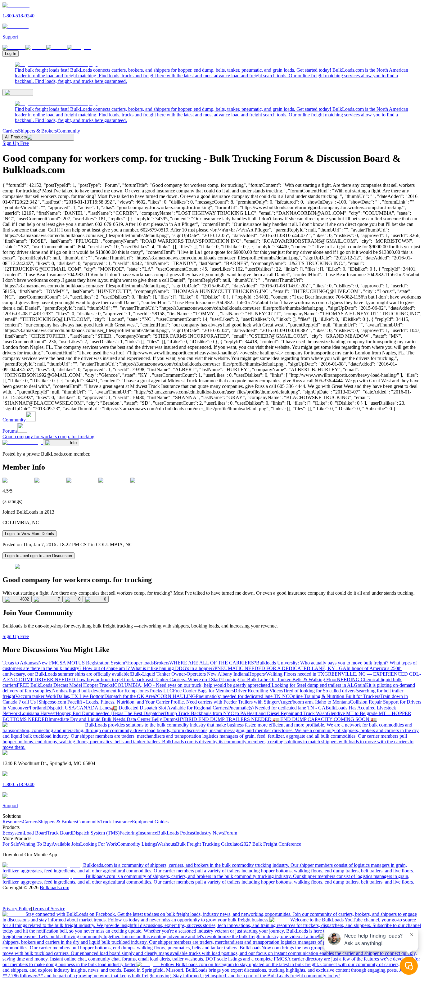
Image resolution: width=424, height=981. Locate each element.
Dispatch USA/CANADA (72, 707)
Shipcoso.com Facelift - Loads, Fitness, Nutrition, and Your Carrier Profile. (112, 701)
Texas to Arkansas (20, 662)
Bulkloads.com (54, 887)
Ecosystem (13, 832)
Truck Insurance (116, 821)
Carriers (10, 130)
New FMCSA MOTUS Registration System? (82, 662)
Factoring (129, 832)
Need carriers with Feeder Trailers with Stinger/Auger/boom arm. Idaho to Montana (268, 701)
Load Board (35, 832)
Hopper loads (140, 662)
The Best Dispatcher (144, 713)
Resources (12, 821)
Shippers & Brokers (37, 130)
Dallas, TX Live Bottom (80, 696)
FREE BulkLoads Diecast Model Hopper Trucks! (65, 685)
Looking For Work (98, 844)
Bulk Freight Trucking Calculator (208, 844)
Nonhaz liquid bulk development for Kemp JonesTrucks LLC (112, 690)
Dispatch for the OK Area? (130, 696)
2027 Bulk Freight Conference (271, 844)
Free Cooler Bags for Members (203, 690)
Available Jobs (66, 844)
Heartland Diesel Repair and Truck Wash (286, 713)
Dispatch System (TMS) (96, 832)
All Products (16, 137)
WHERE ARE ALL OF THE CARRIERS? (212, 662)
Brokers (161, 662)
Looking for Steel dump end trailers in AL (313, 685)
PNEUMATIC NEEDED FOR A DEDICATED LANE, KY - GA (280, 668)
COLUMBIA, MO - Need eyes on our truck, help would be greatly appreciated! (193, 685)
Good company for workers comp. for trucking (48, 436)
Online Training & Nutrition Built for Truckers (334, 696)
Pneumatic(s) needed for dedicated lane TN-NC (242, 696)
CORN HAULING (176, 696)
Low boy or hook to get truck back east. (115, 679)
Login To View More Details (29, 533)
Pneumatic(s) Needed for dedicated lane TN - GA (277, 707)
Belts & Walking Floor (314, 679)
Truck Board (59, 832)
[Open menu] (17, 92)
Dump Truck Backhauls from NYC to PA (205, 713)
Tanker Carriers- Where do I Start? (188, 679)
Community (68, 130)
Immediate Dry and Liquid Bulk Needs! (87, 719)
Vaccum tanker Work (35, 696)
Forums (9, 431)
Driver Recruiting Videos (258, 690)
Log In (10, 53)
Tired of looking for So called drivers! (320, 690)
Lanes (105, 707)
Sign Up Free (15, 143)
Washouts (166, 844)
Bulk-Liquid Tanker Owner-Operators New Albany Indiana (189, 674)
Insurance (147, 832)
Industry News (209, 832)
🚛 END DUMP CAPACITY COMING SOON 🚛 (325, 719)
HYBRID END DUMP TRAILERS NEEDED (225, 719)
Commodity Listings (137, 844)
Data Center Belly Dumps (152, 719)
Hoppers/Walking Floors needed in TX (286, 674)
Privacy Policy (16, 908)
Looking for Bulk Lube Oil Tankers (257, 679)
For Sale (10, 844)
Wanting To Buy (35, 844)
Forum (230, 832)
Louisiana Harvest (38, 713)
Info (73, 442)
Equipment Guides (150, 821)
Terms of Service (48, 908)
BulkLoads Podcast (176, 832)
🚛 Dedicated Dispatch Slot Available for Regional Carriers (169, 707)
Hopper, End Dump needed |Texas (90, 713)
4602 (24, 599)
